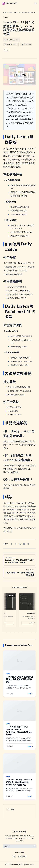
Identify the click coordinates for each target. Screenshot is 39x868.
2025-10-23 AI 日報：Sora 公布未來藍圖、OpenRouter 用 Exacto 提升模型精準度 (19, 782)
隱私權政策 (22, 856)
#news (6, 50)
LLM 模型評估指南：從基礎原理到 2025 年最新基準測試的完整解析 (19, 679)
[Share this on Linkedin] (20, 544)
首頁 (14, 856)
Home (4, 12)
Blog (10, 12)
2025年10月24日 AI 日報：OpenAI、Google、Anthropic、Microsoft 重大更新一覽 (19, 730)
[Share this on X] (16, 544)
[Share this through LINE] (28, 544)
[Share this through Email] (24, 544)
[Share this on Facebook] (12, 544)
